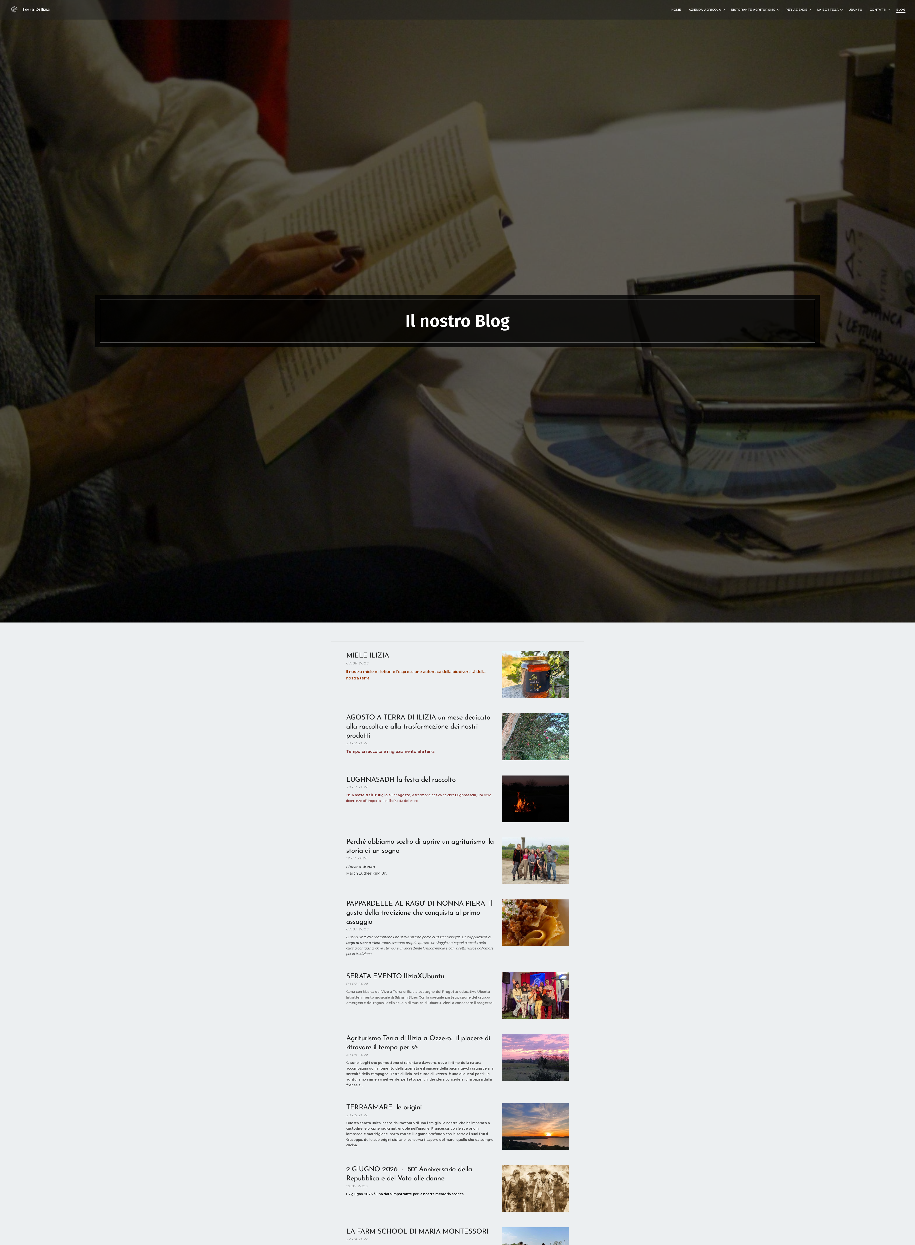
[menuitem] (677, 10)
